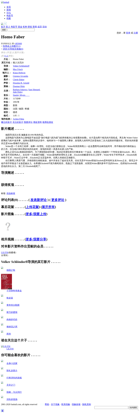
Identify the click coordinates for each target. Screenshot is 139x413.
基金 (20, 27)
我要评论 (28, 122)
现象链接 (76, 404)
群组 (30, 27)
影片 (3, 27)
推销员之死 (12, 327)
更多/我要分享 (36, 239)
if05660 (18, 43)
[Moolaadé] (2, 368)
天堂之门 (11, 385)
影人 (8, 27)
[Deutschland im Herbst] (2, 268)
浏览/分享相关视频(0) (13, 49)
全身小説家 (12, 363)
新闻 (9, 10)
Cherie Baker (18, 79)
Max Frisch (18, 69)
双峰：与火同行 (14, 392)
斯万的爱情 (12, 312)
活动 (44, 27)
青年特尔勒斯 (13, 305)
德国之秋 (11, 270)
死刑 (9, 334)
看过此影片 (6, 122)
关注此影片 (17, 122)
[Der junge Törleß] (2, 303)
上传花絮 (32, 207)
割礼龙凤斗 (12, 370)
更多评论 (57, 200)
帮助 (47, 404)
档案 (9, 18)
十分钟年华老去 (14, 291)
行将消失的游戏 (14, 378)
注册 (136, 33)
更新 (42, 404)
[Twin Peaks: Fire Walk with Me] (2, 390)
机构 (25, 27)
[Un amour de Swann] (2, 310)
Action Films (18, 119)
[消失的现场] (2, 397)
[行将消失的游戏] (2, 376)
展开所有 (48, 207)
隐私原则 (86, 404)
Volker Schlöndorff (21, 66)
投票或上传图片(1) (11, 46)
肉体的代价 (12, 319)
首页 (9, 7)
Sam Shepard (34, 89)
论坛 (9, 13)
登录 (128, 33)
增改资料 (37, 122)
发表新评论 (38, 200)
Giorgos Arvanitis (20, 76)
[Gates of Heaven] (2, 383)
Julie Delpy (18, 92)
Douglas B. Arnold (21, 83)
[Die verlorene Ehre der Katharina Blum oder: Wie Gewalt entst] (2, 317)
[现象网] (5, 2)
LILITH (4, 252)
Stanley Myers (21, 95)
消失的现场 (12, 399)
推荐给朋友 (47, 122)
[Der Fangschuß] (2, 332)
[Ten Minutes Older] (6, 288)
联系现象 (65, 404)
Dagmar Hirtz (19, 86)
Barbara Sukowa (20, 89)
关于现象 (55, 404)
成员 (39, 27)
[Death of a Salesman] (2, 324)
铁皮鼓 (10, 298)
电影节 (10, 15)
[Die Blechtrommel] (2, 296)
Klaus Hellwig (19, 73)
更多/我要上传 (36, 214)
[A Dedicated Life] (2, 361)
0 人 (6, 56)
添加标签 (11, 193)
